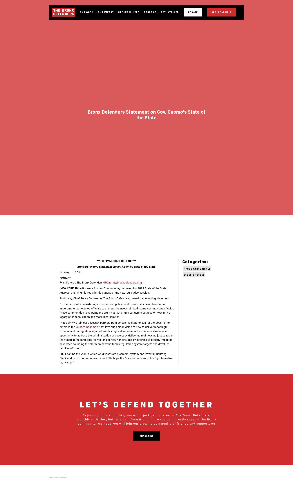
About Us (150, 12)
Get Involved (170, 12)
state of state (194, 274)
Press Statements (197, 268)
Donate (193, 12)
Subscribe (147, 436)
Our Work (86, 12)
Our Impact (106, 12)
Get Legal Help (128, 12)
